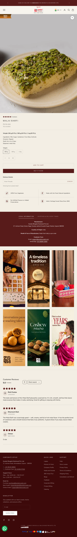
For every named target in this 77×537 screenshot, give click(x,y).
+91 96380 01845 (42, 241)
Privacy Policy (64, 467)
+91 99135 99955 (10, 467)
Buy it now (38, 171)
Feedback (46, 480)
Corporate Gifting (49, 483)
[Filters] (25, 382)
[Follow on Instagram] (9, 520)
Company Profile (49, 467)
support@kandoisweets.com (40, 239)
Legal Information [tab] (26, 216)
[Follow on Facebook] (4, 520)
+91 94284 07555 (19, 469)
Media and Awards (49, 470)
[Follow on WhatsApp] (14, 520)
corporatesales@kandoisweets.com (21, 485)
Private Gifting (48, 486)
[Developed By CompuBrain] (38, 527)
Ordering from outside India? (11, 186)
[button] (7, 117)
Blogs (45, 477)
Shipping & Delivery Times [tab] (48, 216)
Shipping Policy (64, 474)
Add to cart (38, 165)
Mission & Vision (49, 464)
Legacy (46, 461)
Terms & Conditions (65, 470)
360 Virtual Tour (49, 474)
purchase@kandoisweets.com (17, 483)
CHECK (70, 181)
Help (61, 461)
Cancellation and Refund (67, 477)
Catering (46, 489)
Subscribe (10, 513)
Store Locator (64, 464)
